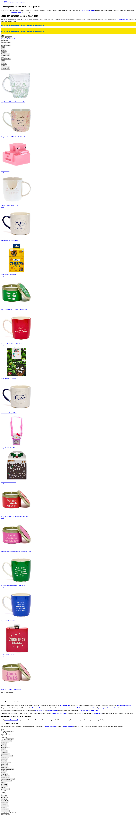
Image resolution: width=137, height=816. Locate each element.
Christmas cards (97, 713)
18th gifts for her (5, 38)
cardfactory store (16, 12)
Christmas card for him (68, 726)
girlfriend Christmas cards (124, 705)
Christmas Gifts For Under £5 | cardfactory (14, 2)
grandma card (63, 708)
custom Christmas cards (11, 720)
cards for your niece (52, 710)
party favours (91, 10)
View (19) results (5, 789)
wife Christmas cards (64, 705)
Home (5, 1)
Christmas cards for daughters (87, 708)
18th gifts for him (13, 38)
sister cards (75, 708)
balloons (83, 10)
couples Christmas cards (59, 713)
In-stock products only (9, 812)
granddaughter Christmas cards (106, 708)
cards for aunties (39, 710)
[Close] (1, 730)
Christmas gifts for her (50, 726)
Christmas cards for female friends (89, 710)
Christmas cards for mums (38, 708)
